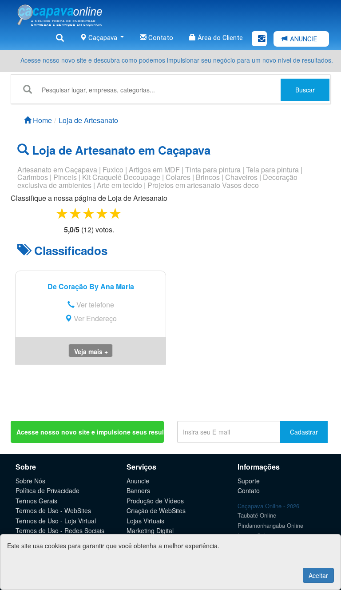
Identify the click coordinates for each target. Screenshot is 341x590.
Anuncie (138, 480)
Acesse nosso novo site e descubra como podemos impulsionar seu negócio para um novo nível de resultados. (176, 60)
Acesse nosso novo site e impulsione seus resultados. (90, 431)
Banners (138, 490)
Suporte (249, 480)
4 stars (102, 213)
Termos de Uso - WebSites (53, 510)
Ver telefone (94, 304)
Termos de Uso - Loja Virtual (56, 520)
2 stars (76, 213)
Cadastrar (304, 431)
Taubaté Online (257, 515)
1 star (62, 213)
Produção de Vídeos (155, 500)
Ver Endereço (94, 318)
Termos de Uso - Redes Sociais (60, 530)
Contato (160, 38)
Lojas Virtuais (145, 520)
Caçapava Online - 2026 (268, 506)
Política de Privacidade (47, 490)
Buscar (305, 89)
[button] (90, 350)
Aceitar (318, 575)
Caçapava (103, 38)
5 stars (116, 213)
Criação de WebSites (156, 510)
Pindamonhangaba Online (270, 525)
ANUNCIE (302, 39)
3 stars (89, 213)
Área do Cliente (219, 38)
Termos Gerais (36, 500)
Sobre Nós (30, 480)
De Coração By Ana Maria (91, 286)
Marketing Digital (150, 530)
